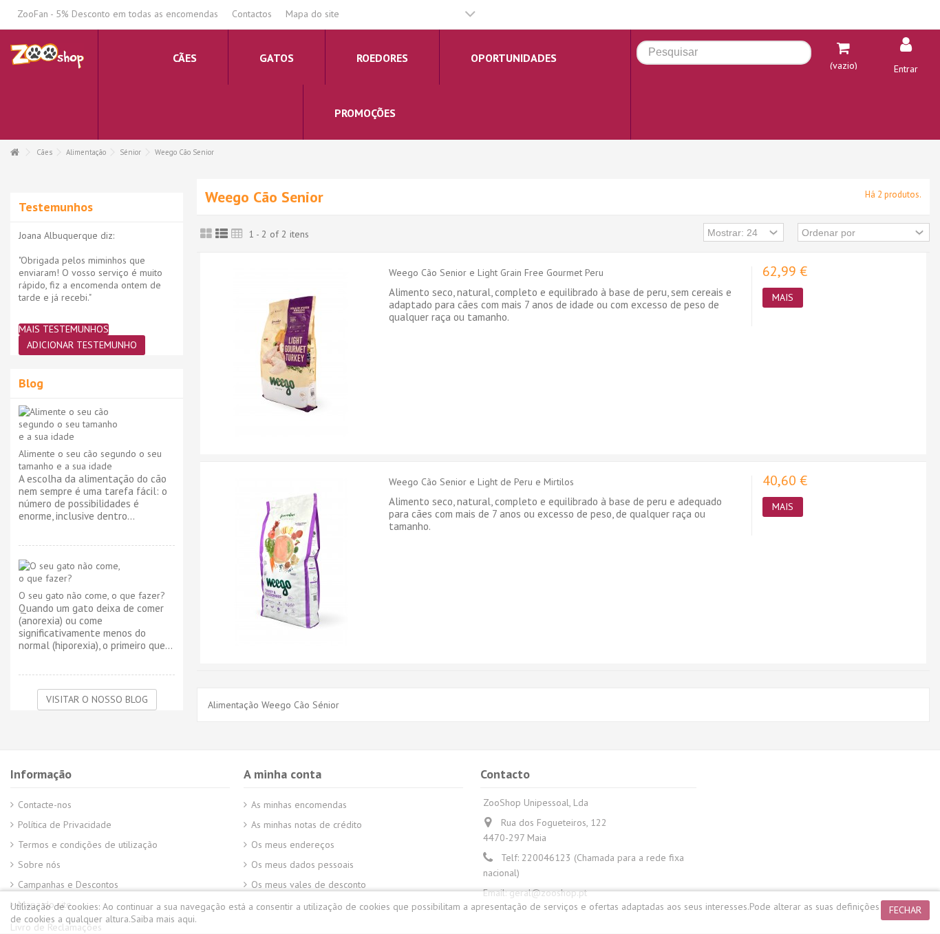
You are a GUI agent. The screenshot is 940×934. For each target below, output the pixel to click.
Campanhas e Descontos (68, 884)
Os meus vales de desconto (308, 884)
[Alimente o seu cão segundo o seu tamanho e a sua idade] (97, 424)
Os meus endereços (292, 844)
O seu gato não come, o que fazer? (92, 595)
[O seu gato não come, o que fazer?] (97, 572)
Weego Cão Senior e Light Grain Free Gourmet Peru (496, 272)
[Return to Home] (14, 152)
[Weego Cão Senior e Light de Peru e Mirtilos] (291, 561)
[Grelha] (206, 234)
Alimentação (86, 152)
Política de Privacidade (64, 824)
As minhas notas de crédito (306, 824)
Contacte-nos (45, 804)
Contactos (252, 14)
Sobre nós (39, 864)
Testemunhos (56, 207)
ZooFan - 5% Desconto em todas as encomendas (117, 14)
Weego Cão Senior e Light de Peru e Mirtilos (481, 482)
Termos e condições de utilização (88, 844)
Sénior (130, 152)
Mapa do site (312, 14)
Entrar (906, 69)
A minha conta (282, 774)
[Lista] (221, 234)
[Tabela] (237, 234)
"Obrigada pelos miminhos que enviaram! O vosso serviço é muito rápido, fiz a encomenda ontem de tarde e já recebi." (90, 279)
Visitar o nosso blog (97, 699)
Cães (44, 152)
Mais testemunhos (64, 329)
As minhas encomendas (299, 804)
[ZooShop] (47, 55)
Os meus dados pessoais (302, 864)
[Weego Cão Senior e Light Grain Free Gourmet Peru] (291, 351)
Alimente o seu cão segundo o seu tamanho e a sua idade (90, 459)
